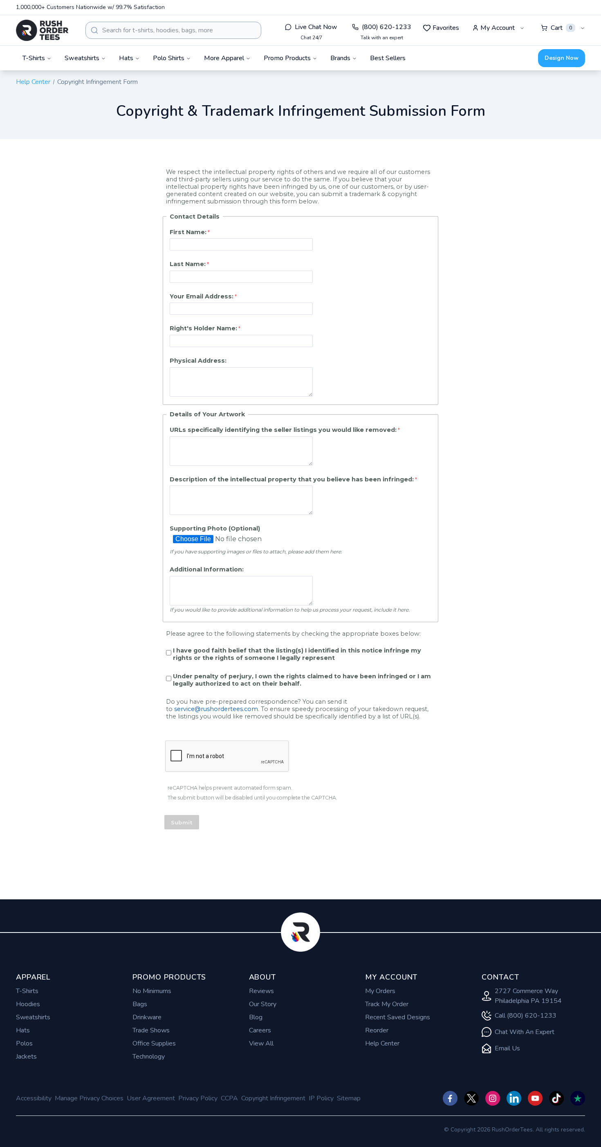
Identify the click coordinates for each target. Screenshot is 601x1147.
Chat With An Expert (524, 1031)
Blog (255, 1017)
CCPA (229, 1098)
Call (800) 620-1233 (525, 1015)
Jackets (26, 1056)
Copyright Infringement (273, 1098)
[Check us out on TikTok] (556, 1098)
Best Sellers (388, 58)
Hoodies (28, 1004)
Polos (24, 1043)
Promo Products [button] (287, 58)
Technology (148, 1056)
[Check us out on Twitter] (471, 1098)
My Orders (380, 991)
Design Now (562, 58)
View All (261, 1043)
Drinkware (146, 1017)
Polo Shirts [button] (168, 58)
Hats (23, 1030)
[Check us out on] (514, 1098)
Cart (561, 27)
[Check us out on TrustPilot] (577, 1098)
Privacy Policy (198, 1098)
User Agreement (151, 1098)
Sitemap (349, 1098)
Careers (260, 1030)
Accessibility (34, 1098)
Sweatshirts (33, 1017)
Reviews (261, 991)
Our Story (262, 1004)
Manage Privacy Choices (89, 1098)
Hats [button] (126, 58)
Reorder (376, 1030)
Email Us (507, 1048)
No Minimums (151, 991)
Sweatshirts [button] (82, 58)
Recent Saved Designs (397, 1017)
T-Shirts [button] (33, 58)
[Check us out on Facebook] (450, 1098)
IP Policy (321, 1098)
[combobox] (173, 30)
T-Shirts (27, 991)
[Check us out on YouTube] (535, 1098)
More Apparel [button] (224, 58)
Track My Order (386, 1004)
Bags (139, 1004)
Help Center (33, 81)
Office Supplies (154, 1043)
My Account (497, 27)
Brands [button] (340, 58)
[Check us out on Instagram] (492, 1098)
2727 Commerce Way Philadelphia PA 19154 (528, 996)
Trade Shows (151, 1030)
